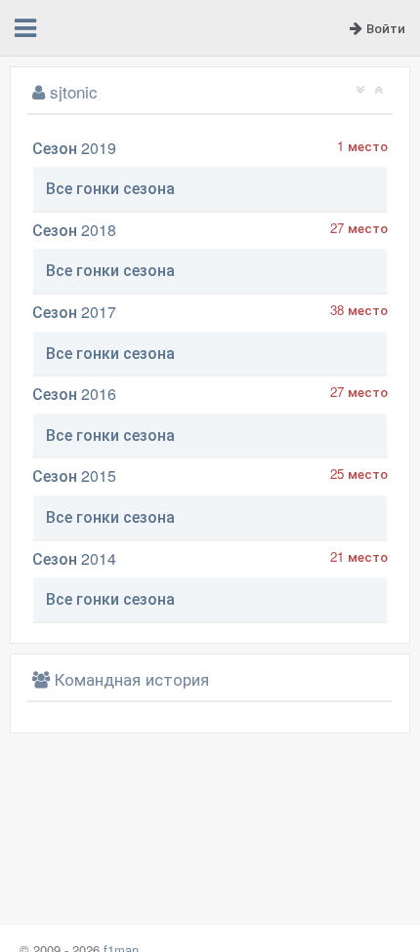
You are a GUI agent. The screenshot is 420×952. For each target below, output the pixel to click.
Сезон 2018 (74, 229)
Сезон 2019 (74, 148)
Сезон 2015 (74, 475)
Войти (383, 28)
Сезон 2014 (74, 558)
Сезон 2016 (74, 393)
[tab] (210, 189)
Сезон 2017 (74, 311)
